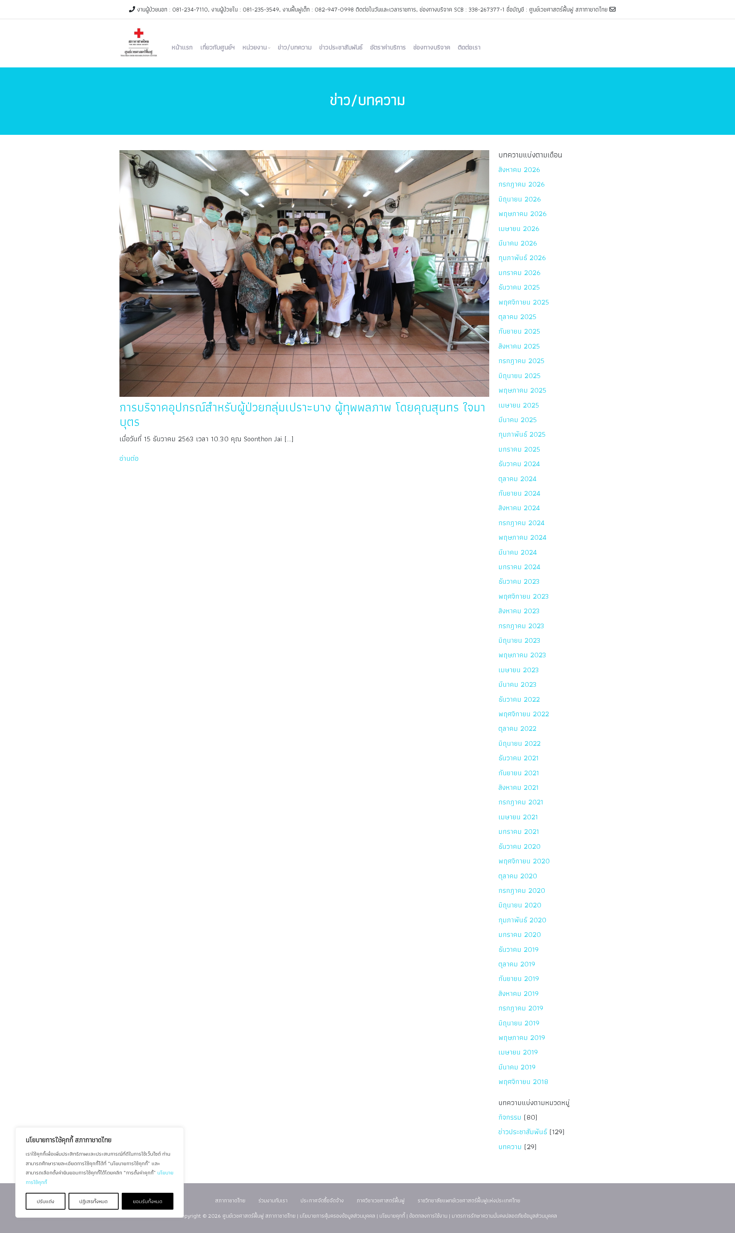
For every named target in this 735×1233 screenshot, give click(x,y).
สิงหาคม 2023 (519, 611)
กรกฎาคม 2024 (521, 523)
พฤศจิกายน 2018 (523, 1081)
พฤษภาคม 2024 (522, 537)
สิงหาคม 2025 (519, 346)
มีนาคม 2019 (517, 1067)
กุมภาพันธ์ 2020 (522, 920)
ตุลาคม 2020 (517, 876)
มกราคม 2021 (518, 831)
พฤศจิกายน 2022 (523, 714)
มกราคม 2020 (519, 934)
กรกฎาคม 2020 (521, 890)
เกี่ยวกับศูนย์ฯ (217, 47)
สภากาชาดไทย (230, 1200)
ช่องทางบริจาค (431, 47)
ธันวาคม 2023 (519, 581)
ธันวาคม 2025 (519, 287)
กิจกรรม (509, 1117)
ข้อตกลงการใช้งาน (428, 1215)
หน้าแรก (182, 47)
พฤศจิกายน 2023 (523, 596)
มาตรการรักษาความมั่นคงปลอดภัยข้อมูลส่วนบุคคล (504, 1215)
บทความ (510, 1147)
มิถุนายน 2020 (519, 905)
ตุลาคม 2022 (517, 728)
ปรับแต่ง (45, 1201)
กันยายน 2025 (519, 331)
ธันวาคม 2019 (518, 949)
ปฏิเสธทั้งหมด (93, 1201)
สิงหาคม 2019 (518, 993)
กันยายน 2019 (518, 978)
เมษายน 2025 (518, 405)
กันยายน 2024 (519, 493)
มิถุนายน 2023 (519, 640)
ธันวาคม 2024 (519, 464)
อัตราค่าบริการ (388, 47)
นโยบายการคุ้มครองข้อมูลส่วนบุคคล (337, 1215)
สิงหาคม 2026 (519, 169)
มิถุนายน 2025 (519, 376)
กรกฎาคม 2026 (521, 184)
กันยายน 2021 (518, 773)
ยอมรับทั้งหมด (147, 1201)
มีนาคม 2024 (517, 552)
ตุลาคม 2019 (516, 964)
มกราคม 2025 (519, 449)
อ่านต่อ (129, 458)
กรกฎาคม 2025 (521, 361)
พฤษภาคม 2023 (522, 655)
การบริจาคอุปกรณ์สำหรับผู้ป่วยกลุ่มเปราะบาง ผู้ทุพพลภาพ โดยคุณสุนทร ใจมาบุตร (302, 414)
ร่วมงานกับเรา (272, 1200)
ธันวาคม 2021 (518, 758)
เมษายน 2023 (518, 670)
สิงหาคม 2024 (519, 508)
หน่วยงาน (254, 47)
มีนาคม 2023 (517, 684)
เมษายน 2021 (518, 817)
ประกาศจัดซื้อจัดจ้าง (322, 1200)
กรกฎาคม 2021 (520, 802)
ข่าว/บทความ (295, 47)
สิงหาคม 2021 (518, 787)
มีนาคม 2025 (517, 420)
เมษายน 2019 (518, 1052)
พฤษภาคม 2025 (522, 390)
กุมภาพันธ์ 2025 (522, 434)
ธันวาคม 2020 (519, 846)
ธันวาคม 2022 (519, 699)
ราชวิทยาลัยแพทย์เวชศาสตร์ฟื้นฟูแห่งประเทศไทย (469, 1200)
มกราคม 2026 (519, 272)
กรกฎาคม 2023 (521, 626)
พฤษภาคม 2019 (521, 1037)
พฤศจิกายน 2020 (524, 861)
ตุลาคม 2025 (517, 317)
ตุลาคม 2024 (517, 479)
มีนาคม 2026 (517, 243)
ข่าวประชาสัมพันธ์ (341, 47)
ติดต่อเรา (469, 47)
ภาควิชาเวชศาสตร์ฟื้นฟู (381, 1200)
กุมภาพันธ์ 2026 (522, 258)
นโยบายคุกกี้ (392, 1215)
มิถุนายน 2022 (519, 743)
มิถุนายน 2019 (518, 1023)
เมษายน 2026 (518, 228)
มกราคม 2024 (519, 567)
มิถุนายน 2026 (519, 199)
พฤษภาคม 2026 (522, 213)
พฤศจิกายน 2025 (523, 302)
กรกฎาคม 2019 (520, 1008)
